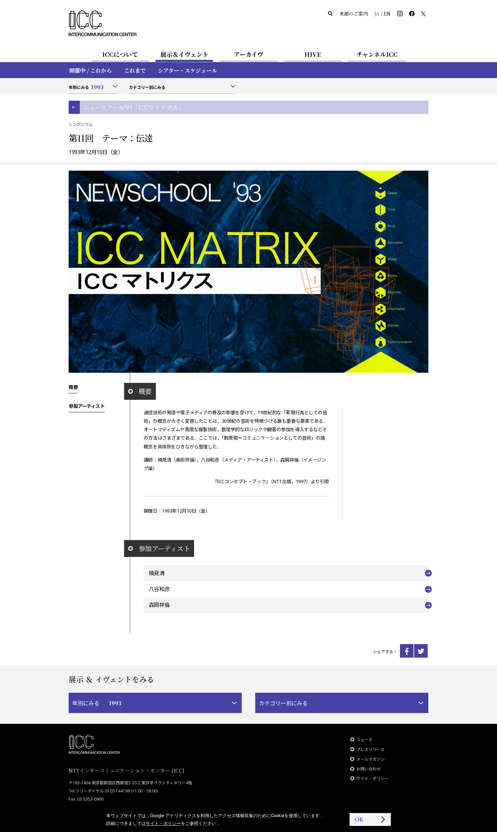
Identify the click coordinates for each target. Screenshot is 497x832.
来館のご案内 (353, 13)
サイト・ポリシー (372, 778)
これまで (135, 70)
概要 (73, 387)
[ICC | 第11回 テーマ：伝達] (406, 651)
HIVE (313, 54)
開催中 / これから (90, 70)
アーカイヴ (248, 54)
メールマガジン (370, 759)
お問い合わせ (368, 769)
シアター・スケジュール (187, 70)
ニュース (364, 739)
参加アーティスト (87, 405)
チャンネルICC (377, 54)
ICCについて (120, 54)
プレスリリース (370, 749)
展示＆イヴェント (184, 54)
